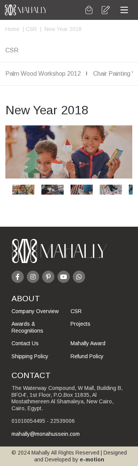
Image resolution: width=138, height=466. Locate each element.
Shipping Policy (30, 356)
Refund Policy (87, 356)
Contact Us (25, 343)
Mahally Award (88, 343)
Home (12, 29)
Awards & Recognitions (27, 327)
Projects (80, 324)
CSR (30, 29)
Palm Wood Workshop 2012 (43, 73)
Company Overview (35, 311)
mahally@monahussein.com (46, 434)
